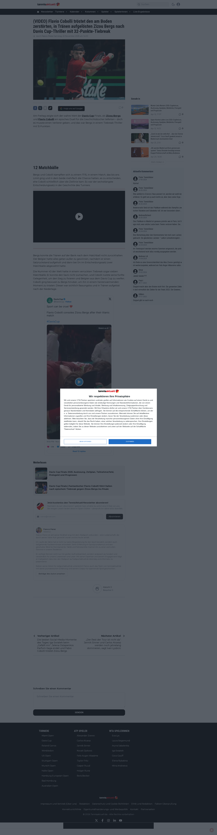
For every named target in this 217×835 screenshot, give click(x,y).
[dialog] (108, 417)
